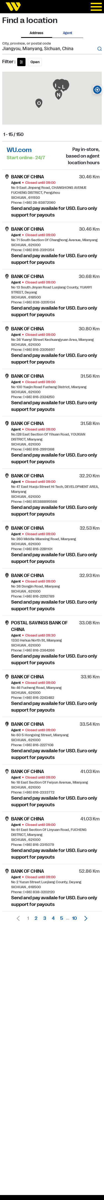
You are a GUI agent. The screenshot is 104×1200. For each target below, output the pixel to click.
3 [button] (44, 918)
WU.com (19, 149)
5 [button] (61, 918)
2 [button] (36, 918)
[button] (84, 918)
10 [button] (74, 918)
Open (35, 62)
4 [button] (53, 918)
